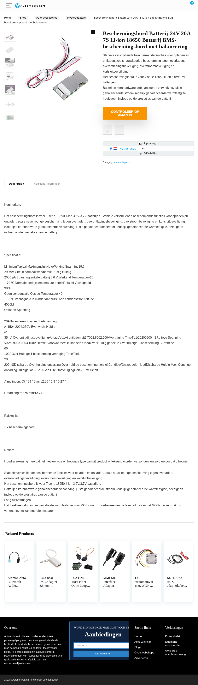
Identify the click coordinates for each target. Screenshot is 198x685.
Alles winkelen (143, 641)
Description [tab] (16, 183)
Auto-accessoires (46, 17)
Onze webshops (144, 652)
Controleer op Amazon (125, 113)
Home (8, 17)
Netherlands (127, 148)
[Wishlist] (181, 5)
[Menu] (9, 5)
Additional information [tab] (47, 183)
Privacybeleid (173, 636)
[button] (93, 32)
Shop (23, 17)
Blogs (137, 647)
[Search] (173, 5)
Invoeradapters (76, 17)
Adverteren (141, 657)
